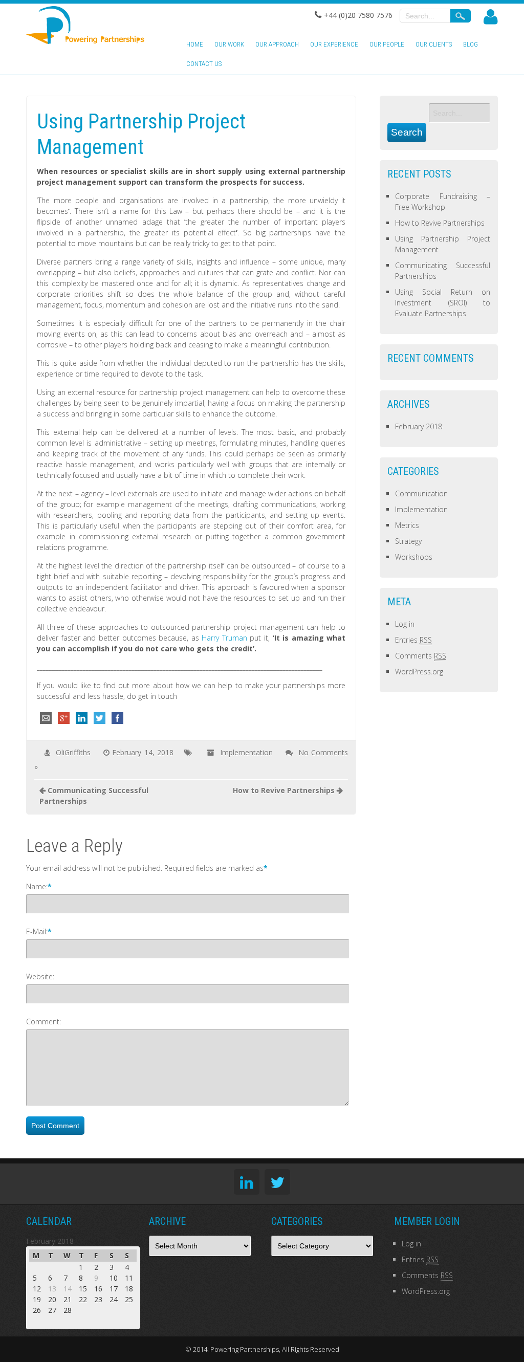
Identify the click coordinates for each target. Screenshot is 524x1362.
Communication (421, 493)
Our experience (334, 44)
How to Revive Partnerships (284, 790)
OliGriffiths (73, 752)
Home (194, 44)
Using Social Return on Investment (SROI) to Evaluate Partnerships (442, 302)
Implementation (246, 752)
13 (52, 1288)
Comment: (43, 1021)
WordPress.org (419, 671)
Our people (386, 44)
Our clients (434, 44)
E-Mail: (37, 931)
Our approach (277, 44)
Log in (404, 624)
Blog (470, 44)
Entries (413, 640)
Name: (37, 886)
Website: (40, 976)
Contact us (204, 64)
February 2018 (418, 426)
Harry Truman (224, 638)
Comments (420, 656)
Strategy (408, 541)
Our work (229, 44)
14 (67, 1288)
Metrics (407, 525)
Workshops (413, 557)
